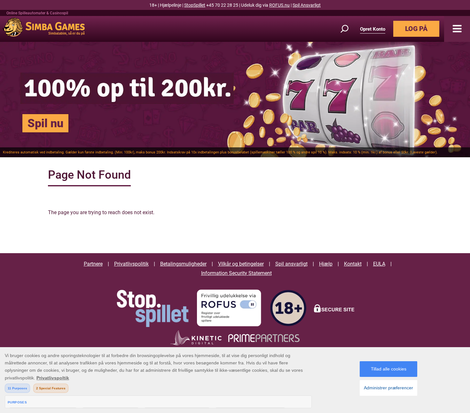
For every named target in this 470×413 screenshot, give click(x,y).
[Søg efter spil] (348, 29)
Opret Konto (372, 29)
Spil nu (45, 123)
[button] (457, 29)
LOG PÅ (416, 29)
